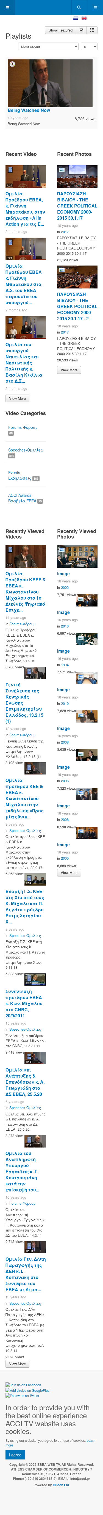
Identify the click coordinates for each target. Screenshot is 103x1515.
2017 (65, 231)
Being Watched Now (29, 110)
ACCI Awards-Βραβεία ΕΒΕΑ (25, 497)
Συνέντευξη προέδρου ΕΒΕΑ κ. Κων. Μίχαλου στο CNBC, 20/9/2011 (24, 1003)
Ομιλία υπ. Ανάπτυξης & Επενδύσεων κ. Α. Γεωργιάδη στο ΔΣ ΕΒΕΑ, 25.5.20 (24, 1082)
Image (63, 573)
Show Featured (61, 30)
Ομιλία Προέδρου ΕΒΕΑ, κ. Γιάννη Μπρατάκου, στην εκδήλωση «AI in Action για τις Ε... (25, 208)
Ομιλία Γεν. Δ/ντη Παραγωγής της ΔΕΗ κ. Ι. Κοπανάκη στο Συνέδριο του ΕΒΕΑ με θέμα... (25, 1274)
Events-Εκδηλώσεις (23, 475)
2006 (65, 780)
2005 (65, 858)
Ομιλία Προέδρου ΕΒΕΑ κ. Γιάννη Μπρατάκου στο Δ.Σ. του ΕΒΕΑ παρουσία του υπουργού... (23, 284)
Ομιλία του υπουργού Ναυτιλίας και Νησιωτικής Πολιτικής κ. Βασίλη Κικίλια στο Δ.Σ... (23, 362)
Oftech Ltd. (61, 1484)
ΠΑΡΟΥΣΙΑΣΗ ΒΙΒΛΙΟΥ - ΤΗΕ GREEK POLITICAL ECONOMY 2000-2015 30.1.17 (77, 205)
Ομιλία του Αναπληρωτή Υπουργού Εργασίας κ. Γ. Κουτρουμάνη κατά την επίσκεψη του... (22, 1171)
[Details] (81, 30)
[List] (92, 30)
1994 (65, 664)
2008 (65, 742)
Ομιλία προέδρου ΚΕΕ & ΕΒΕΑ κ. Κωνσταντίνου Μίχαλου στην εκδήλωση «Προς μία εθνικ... (24, 798)
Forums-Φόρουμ (23, 429)
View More (17, 398)
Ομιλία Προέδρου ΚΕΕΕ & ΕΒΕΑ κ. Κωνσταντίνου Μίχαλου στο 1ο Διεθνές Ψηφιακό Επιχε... (25, 591)
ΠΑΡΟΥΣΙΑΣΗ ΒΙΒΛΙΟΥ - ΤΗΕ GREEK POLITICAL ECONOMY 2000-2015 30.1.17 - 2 (77, 306)
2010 (65, 626)
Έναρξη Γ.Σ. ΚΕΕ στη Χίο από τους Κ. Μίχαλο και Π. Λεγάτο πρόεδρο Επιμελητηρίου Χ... (24, 906)
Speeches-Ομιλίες (25, 452)
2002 (65, 587)
